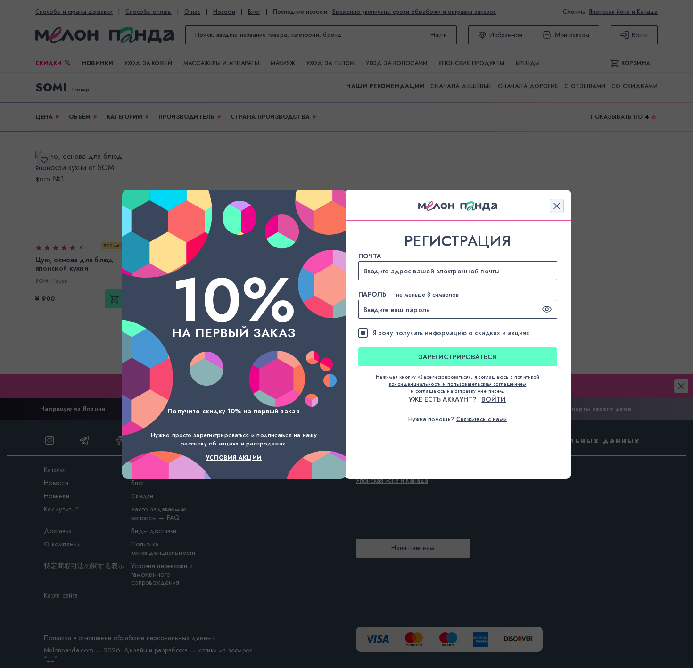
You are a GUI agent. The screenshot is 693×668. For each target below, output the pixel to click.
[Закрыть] (557, 206)
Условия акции (234, 458)
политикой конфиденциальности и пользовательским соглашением (464, 380)
